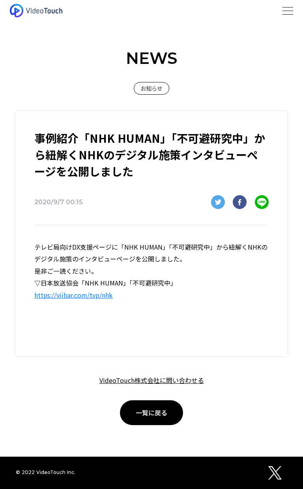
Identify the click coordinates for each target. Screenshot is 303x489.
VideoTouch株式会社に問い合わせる (151, 380)
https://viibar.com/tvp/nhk (73, 295)
